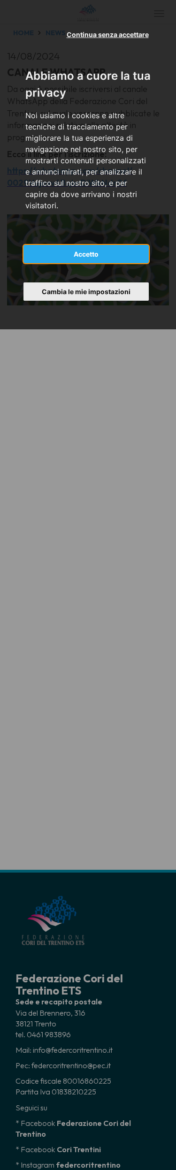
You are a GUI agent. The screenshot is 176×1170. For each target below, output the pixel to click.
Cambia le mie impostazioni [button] (86, 292)
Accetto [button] (86, 254)
